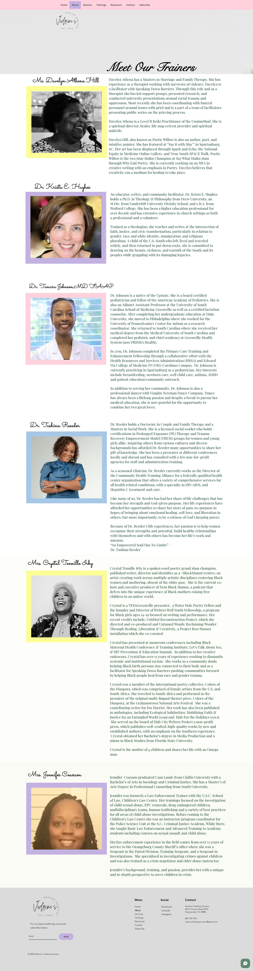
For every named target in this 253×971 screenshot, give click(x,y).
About (138, 910)
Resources (140, 921)
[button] (87, 5)
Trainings (139, 917)
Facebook (166, 906)
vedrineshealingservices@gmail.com (201, 921)
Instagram (166, 914)
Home (138, 906)
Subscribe (139, 928)
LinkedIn (165, 910)
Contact (138, 925)
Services (139, 914)
